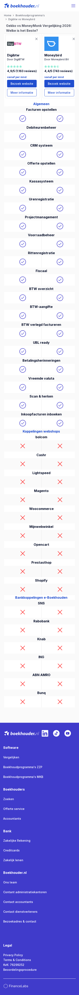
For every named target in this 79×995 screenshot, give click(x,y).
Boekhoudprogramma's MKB (23, 777)
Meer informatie (22, 92)
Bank (7, 831)
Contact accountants (18, 902)
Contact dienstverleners (20, 911)
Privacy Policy (13, 955)
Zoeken (8, 799)
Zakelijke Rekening (16, 840)
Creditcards (11, 850)
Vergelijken (11, 757)
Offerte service (14, 808)
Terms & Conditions (17, 960)
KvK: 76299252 (13, 964)
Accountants (12, 818)
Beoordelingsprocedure (20, 969)
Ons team (10, 882)
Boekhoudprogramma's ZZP (22, 767)
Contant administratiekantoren (25, 892)
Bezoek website (22, 83)
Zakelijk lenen (13, 860)
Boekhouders (14, 789)
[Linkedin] (45, 733)
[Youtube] (67, 733)
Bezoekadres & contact (19, 921)
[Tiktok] (56, 733)
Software (10, 748)
